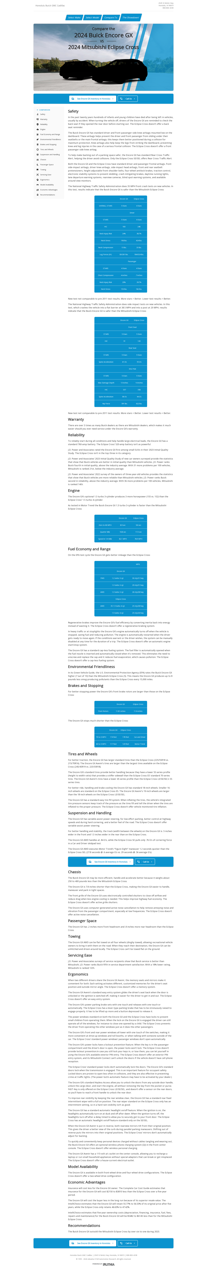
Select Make (74, 17)
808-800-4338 (168, 8)
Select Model (92, 17)
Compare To (111, 17)
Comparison (44, 110)
